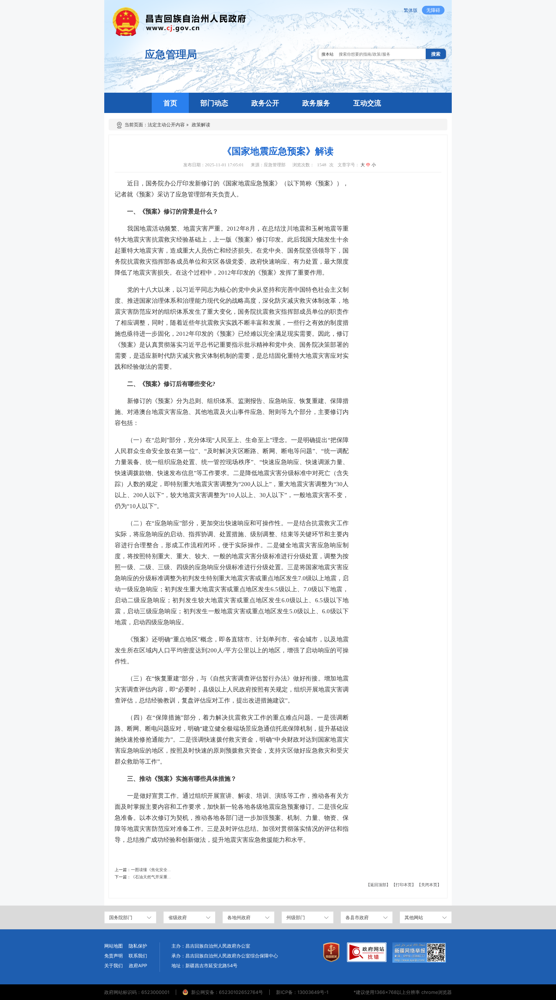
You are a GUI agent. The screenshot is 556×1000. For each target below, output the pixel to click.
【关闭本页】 (429, 885)
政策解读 (201, 124)
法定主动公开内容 (166, 124)
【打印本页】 (404, 885)
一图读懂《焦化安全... (151, 870)
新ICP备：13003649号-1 (302, 992)
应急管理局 (171, 54)
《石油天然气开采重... (151, 877)
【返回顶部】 (378, 885)
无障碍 (433, 10)
